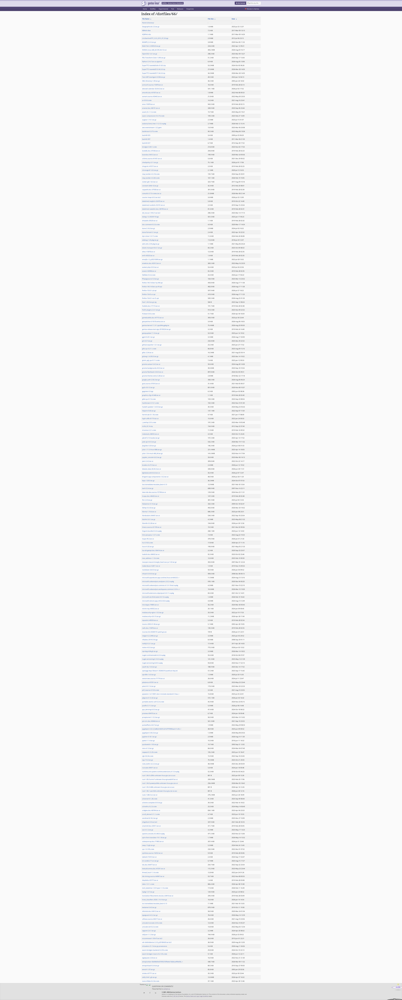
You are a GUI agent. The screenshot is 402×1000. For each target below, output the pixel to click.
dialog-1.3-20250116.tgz (150, 217)
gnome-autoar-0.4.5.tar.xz (151, 364)
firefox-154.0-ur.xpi (148, 294)
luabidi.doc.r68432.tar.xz (151, 554)
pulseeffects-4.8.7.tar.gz (150, 725)
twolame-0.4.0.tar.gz (149, 907)
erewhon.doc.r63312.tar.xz (151, 263)
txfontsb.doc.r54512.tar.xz (151, 911)
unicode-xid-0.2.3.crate (150, 927)
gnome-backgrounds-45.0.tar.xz (153, 368)
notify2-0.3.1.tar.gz (148, 644)
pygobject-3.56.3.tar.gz (150, 733)
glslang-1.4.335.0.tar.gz (150, 356)
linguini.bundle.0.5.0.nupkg (152, 531)
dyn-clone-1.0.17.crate (150, 236)
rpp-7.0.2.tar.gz (147, 760)
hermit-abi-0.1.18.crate (150, 415)
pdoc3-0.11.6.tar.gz (149, 686)
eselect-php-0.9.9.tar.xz (150, 267)
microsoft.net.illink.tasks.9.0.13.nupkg (155, 597)
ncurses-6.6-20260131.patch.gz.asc (154, 632)
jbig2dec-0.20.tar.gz (149, 446)
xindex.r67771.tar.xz (149, 973)
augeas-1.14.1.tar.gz (149, 120)
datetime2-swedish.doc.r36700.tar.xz (155, 209)
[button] (240, 3)
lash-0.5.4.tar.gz (147, 488)
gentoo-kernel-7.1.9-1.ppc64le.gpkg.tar (155, 325)
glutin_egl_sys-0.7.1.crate (151, 360)
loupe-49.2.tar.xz (148, 539)
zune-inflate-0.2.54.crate (150, 981)
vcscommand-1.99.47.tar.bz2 (152, 938)
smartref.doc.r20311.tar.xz (151, 826)
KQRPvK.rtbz (146, 34)
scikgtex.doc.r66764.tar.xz (151, 810)
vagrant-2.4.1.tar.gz (149, 931)
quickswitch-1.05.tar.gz (150, 744)
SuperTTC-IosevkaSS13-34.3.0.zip (153, 69)
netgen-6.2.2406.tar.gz (150, 636)
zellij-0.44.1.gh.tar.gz (149, 977)
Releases (180, 9)
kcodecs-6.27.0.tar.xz (149, 465)
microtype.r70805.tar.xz (150, 605)
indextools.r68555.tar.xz (150, 434)
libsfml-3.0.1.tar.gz (148, 519)
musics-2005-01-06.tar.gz (151, 624)
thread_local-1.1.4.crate (150, 872)
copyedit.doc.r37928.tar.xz (151, 190)
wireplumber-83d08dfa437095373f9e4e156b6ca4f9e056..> (162, 962)
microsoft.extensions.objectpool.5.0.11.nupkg (158, 593)
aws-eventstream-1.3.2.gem (152, 127)
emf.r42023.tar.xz (148, 256)
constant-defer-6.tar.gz (150, 186)
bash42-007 (146, 139)
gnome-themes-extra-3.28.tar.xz (153, 376)
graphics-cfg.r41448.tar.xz (151, 395)
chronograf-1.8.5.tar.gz (150, 170)
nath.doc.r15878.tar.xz (150, 628)
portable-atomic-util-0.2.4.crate (153, 702)
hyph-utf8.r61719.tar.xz (150, 418)
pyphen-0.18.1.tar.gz (149, 737)
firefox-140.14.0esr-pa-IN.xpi (152, 287)
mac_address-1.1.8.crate (150, 558)
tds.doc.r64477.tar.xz (149, 865)
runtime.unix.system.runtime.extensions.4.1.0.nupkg (160, 772)
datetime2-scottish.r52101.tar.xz (153, 205)
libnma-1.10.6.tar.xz (149, 512)
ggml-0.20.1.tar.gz (148, 337)
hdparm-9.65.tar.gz (149, 411)
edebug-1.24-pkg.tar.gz (150, 240)
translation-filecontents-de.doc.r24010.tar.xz (157, 896)
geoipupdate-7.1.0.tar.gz (150, 333)
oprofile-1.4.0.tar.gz (149, 675)
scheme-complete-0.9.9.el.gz (152, 803)
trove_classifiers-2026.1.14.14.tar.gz (154, 900)
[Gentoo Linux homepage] (150, 3)
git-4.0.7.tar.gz (147, 341)
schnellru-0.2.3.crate (149, 806)
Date (233, 19)
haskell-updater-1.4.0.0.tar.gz (152, 407)
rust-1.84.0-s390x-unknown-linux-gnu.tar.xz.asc (158, 775)
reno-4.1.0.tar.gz (148, 748)
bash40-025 (146, 135)
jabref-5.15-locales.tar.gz (151, 438)
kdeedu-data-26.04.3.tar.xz (151, 469)
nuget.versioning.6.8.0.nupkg (152, 663)
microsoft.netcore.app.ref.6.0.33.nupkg (155, 601)
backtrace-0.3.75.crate (150, 131)
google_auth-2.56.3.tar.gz (151, 380)
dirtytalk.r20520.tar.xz (149, 221)
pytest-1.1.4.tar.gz (148, 741)
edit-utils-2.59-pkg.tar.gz (150, 244)
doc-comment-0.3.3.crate (151, 224)
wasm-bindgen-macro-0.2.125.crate (154, 954)
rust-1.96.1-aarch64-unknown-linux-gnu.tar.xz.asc (159, 791)
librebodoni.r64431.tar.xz (151, 515)
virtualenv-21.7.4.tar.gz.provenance (154, 946)
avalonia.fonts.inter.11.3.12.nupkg (154, 124)
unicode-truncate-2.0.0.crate (152, 923)
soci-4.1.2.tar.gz (147, 830)
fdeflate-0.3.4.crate (148, 275)
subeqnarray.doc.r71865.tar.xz (153, 841)
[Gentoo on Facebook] (150, 993)
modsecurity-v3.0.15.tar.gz (151, 616)
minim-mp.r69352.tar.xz (150, 609)
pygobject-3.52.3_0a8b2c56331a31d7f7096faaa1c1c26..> (161, 729)
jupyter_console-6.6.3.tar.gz (151, 457)
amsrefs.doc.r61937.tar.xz (151, 93)
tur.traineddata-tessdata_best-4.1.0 (154, 903)
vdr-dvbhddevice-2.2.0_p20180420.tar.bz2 (156, 942)
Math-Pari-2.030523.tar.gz (151, 46)
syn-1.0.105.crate (148, 849)
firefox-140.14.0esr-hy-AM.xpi (152, 283)
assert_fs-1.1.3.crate (149, 112)
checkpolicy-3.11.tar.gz (150, 162)
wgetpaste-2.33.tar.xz (149, 958)
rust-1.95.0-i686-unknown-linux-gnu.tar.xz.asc (158, 787)
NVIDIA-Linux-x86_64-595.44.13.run (154, 50)
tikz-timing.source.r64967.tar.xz (153, 876)
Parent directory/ (148, 23)
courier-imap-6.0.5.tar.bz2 (151, 197)
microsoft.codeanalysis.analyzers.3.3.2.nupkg (158, 581)
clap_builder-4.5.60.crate (151, 178)
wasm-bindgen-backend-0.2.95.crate (155, 950)
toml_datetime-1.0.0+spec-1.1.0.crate (155, 888)
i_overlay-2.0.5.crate (149, 422)
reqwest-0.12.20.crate (149, 752)
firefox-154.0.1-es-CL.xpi (150, 298)
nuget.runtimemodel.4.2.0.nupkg (153, 655)
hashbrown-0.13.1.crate (150, 403)
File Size (211, 19)
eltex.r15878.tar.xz (148, 252)
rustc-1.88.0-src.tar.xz (149, 795)
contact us (166, 989)
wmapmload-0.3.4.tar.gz (150, 966)
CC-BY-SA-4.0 (175, 996)
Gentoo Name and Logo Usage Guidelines (197, 996)
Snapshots (190, 9)
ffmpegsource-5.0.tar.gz (150, 279)
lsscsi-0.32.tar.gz (148, 547)
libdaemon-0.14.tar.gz (150, 504)
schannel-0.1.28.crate (149, 799)
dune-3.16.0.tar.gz (148, 228)
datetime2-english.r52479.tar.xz (153, 201)
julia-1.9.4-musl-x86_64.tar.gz (152, 453)
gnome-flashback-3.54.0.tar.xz (152, 372)
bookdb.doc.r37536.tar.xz (151, 151)
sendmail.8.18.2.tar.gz (150, 818)
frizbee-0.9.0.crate (148, 314)
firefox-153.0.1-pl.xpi (149, 290)
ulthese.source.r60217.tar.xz (152, 919)
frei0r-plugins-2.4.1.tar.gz (151, 310)
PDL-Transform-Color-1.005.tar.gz (153, 58)
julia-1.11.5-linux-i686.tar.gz (152, 450)
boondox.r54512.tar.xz (150, 155)
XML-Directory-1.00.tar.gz (151, 81)
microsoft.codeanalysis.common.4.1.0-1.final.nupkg (160, 585)
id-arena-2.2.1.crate (149, 430)
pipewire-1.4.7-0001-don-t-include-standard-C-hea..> (160, 694)
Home (145, 9)
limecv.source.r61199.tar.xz (151, 527)
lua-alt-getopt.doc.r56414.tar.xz (153, 550)
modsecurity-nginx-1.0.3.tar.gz (153, 612)
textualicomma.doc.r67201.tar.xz (153, 869)
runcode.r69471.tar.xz (150, 768)
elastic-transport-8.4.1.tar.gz (152, 248)
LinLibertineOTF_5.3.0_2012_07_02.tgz (155, 38)
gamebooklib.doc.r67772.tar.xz (153, 318)
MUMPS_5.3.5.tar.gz (149, 42)
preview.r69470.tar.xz (149, 713)
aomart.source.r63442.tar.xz (152, 96)
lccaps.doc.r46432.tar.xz (150, 496)
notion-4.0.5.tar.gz (148, 647)
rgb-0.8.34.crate (147, 756)
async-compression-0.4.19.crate (153, 116)
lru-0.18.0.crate (147, 543)
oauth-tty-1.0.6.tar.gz (149, 667)
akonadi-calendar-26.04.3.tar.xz (153, 89)
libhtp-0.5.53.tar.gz (148, 508)
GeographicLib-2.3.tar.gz (150, 27)
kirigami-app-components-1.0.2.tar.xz (155, 477)
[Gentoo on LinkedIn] (155, 993)
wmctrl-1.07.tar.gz (148, 969)
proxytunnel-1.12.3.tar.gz (151, 717)
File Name (145, 19)
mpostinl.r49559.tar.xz (150, 620)
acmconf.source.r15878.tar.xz (152, 85)
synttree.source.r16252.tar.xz (152, 853)
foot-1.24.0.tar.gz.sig (149, 302)
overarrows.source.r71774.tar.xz (153, 678)
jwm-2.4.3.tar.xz (147, 461)
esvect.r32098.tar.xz (149, 271)
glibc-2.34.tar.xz (147, 353)
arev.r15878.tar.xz (148, 104)
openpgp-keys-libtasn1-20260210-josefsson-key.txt (160, 671)
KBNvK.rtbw (146, 30)
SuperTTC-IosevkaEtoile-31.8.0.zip (154, 65)
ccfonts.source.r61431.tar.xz (152, 159)
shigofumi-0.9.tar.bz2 (149, 822)
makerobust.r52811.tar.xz (151, 566)
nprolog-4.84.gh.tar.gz (150, 651)
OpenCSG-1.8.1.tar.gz (149, 54)
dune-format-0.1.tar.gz (150, 232)
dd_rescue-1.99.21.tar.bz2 (151, 213)
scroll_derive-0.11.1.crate (151, 814)
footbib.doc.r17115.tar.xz (151, 306)
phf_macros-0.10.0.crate (150, 690)
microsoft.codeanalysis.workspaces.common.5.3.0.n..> (161, 589)
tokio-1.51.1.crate (148, 884)
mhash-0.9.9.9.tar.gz (149, 574)
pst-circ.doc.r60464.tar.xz (151, 721)
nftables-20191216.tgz (150, 640)
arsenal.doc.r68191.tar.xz (151, 108)
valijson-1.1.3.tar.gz (149, 935)
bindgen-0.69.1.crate (149, 147)
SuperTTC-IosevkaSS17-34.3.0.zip (153, 73)
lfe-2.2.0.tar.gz (147, 500)
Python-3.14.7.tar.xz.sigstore (152, 61)
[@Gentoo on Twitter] (144, 993)
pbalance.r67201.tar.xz (150, 682)
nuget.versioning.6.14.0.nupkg (152, 659)
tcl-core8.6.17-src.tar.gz (150, 861)
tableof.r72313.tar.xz (149, 857)
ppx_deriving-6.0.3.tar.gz (150, 709)
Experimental (163, 9)
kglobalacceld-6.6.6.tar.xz (151, 473)
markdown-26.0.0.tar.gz (150, 570)
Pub (172, 9)
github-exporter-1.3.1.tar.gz (152, 345)
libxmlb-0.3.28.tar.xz (149, 523)
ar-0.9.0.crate (146, 100)
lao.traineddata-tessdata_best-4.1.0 (154, 484)
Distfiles (153, 9)
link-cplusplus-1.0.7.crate (151, 535)
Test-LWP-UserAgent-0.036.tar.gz (153, 77)
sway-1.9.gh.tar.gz (148, 845)
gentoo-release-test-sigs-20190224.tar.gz (156, 329)
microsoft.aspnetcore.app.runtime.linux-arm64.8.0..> (160, 578)
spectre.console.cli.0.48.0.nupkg (153, 834)
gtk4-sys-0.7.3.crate (149, 399)
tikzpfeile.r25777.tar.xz (150, 880)
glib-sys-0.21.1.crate (149, 349)
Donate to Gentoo (252, 9)
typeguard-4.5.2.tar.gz (150, 915)
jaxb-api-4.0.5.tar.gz (149, 442)
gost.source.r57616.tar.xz (151, 384)
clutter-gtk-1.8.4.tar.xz (150, 182)
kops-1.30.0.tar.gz (148, 481)
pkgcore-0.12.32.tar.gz (150, 698)
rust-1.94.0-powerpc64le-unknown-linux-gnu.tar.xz (160, 783)
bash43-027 (146, 143)
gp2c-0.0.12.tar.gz (148, 387)
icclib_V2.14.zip (147, 426)
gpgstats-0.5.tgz (147, 391)
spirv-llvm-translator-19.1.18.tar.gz (154, 838)
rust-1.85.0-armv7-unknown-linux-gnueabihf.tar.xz (160, 779)
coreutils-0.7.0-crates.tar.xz (151, 193)
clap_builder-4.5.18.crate (151, 174)
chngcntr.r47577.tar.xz (150, 166)
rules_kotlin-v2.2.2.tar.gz (150, 764)
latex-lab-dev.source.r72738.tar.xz (154, 492)
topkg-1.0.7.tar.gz (148, 892)
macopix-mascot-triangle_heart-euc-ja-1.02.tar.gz (159, 562)
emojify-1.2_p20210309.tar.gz (152, 259)
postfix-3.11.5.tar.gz (149, 706)
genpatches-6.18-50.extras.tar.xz (153, 321)
